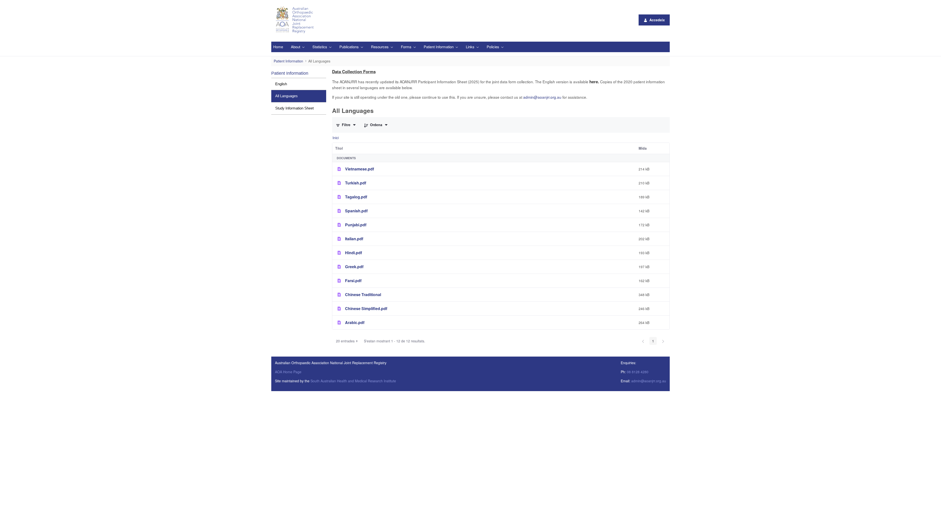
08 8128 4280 (637, 371)
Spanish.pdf (356, 211)
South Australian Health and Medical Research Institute (353, 380)
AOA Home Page (288, 371)
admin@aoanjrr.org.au (542, 97)
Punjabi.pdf (355, 225)
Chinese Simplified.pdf (366, 308)
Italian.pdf (354, 238)
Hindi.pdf (353, 252)
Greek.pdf (354, 266)
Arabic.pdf (354, 322)
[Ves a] (295, 20)
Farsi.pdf (353, 280)
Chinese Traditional (363, 294)
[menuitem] (278, 47)
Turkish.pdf (355, 183)
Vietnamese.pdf (359, 169)
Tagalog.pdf (356, 197)
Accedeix (657, 19)
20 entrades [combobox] (345, 340)
